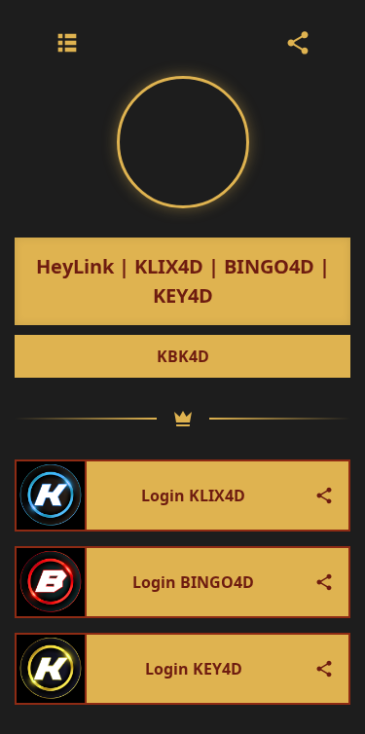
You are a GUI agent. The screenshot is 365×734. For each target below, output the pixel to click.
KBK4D (183, 356)
